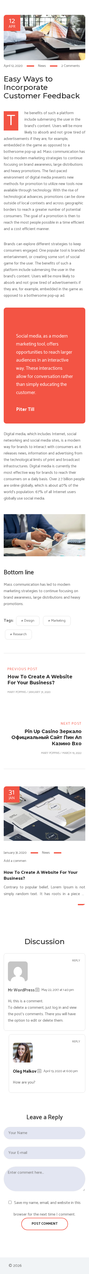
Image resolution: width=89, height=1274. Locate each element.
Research (20, 634)
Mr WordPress (21, 990)
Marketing (58, 621)
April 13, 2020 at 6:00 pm (61, 1071)
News (42, 66)
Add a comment (15, 861)
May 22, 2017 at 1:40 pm (58, 990)
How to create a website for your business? (41, 875)
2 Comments (70, 66)
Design (29, 621)
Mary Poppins (16, 692)
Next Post (71, 724)
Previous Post (22, 669)
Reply (76, 960)
